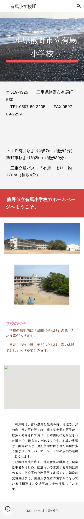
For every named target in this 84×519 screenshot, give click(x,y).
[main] (42, 46)
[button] (5, 6)
